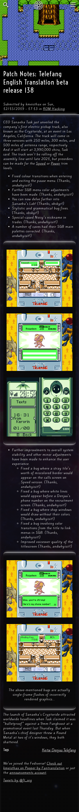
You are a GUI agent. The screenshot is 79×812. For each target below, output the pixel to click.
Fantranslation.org (39, 5)
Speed (41, 163)
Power (55, 163)
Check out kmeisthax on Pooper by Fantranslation (34, 765)
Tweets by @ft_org (17, 780)
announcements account (27, 772)
